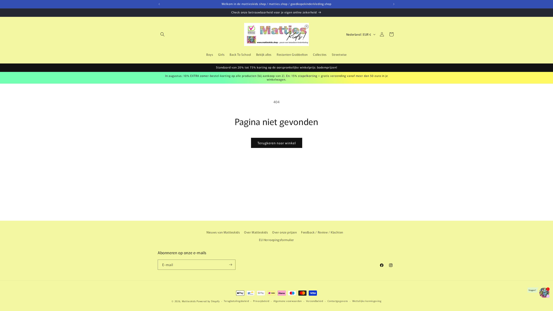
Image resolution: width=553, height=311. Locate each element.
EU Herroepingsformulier (276, 240)
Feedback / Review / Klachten (322, 232)
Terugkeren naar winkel (276, 143)
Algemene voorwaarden (287, 301)
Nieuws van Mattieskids (223, 232)
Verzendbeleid (314, 301)
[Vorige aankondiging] (159, 4)
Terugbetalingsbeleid (236, 301)
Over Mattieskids (256, 232)
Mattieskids (189, 301)
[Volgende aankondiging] (394, 4)
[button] (162, 34)
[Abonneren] (230, 265)
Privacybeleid (261, 301)
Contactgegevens (337, 301)
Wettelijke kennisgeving (366, 301)
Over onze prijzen (284, 232)
